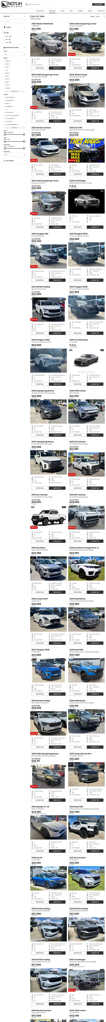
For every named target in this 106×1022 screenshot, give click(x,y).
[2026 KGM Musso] (86, 721)
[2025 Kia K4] (48, 878)
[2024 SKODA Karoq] (86, 95)
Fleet (71, 11)
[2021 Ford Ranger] (86, 980)
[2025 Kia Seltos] (48, 568)
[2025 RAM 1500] (86, 670)
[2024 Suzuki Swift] (48, 619)
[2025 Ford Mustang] (86, 360)
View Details (40, 68)
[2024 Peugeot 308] (48, 256)
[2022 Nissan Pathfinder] (48, 44)
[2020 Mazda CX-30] (48, 827)
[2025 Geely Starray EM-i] (86, 774)
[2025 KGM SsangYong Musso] (48, 776)
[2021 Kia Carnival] (86, 878)
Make (5, 51)
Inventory (52, 11)
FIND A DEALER (98, 4)
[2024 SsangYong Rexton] (48, 411)
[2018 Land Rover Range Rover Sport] (86, 568)
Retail (62, 11)
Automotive (40, 11)
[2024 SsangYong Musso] (48, 462)
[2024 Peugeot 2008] (48, 670)
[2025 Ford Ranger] (86, 201)
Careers (80, 11)
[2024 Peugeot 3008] (86, 307)
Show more (14, 91)
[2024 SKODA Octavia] (48, 150)
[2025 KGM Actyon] (86, 411)
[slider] (5, 135)
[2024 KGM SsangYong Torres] (86, 44)
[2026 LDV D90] (86, 150)
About (90, 11)
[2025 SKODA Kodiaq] (48, 723)
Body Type (7, 151)
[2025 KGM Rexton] (86, 619)
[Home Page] (11, 4)
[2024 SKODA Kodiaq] (48, 309)
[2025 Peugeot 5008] (86, 254)
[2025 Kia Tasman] (86, 464)
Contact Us (101, 11)
